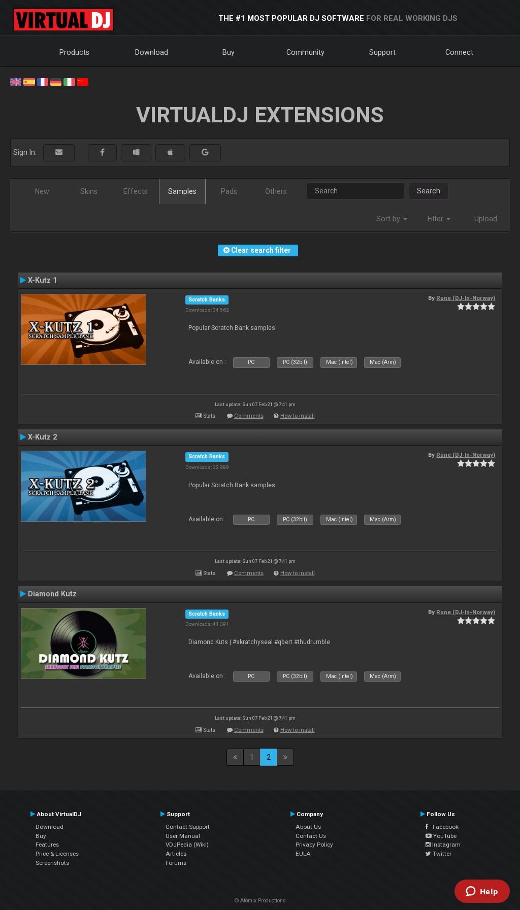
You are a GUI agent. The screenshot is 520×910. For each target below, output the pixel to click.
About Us (308, 826)
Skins (89, 191)
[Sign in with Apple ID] (170, 152)
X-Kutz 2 (42, 437)
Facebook (443, 826)
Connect (459, 52)
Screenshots (52, 862)
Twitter (441, 853)
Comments (249, 416)
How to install (297, 416)
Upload (485, 219)
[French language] (42, 81)
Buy (228, 52)
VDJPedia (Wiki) (187, 844)
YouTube (444, 835)
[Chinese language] (82, 81)
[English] (15, 81)
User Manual (183, 835)
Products (74, 52)
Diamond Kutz (52, 594)
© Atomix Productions (260, 900)
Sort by (389, 219)
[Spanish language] (29, 81)
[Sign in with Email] (59, 152)
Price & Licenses (57, 853)
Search (428, 191)
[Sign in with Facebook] (102, 152)
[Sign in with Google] (205, 152)
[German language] (55, 81)
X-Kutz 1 (42, 280)
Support (382, 52)
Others (276, 191)
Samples (182, 191)
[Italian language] (69, 81)
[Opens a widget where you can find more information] (482, 892)
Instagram (446, 844)
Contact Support (188, 826)
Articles (176, 853)
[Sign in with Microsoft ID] (136, 152)
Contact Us (311, 835)
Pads (229, 191)
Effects (135, 191)
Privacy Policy (314, 844)
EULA (303, 853)
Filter (436, 219)
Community (305, 52)
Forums (176, 862)
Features (47, 844)
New (42, 191)
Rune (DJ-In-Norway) (465, 297)
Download (151, 52)
